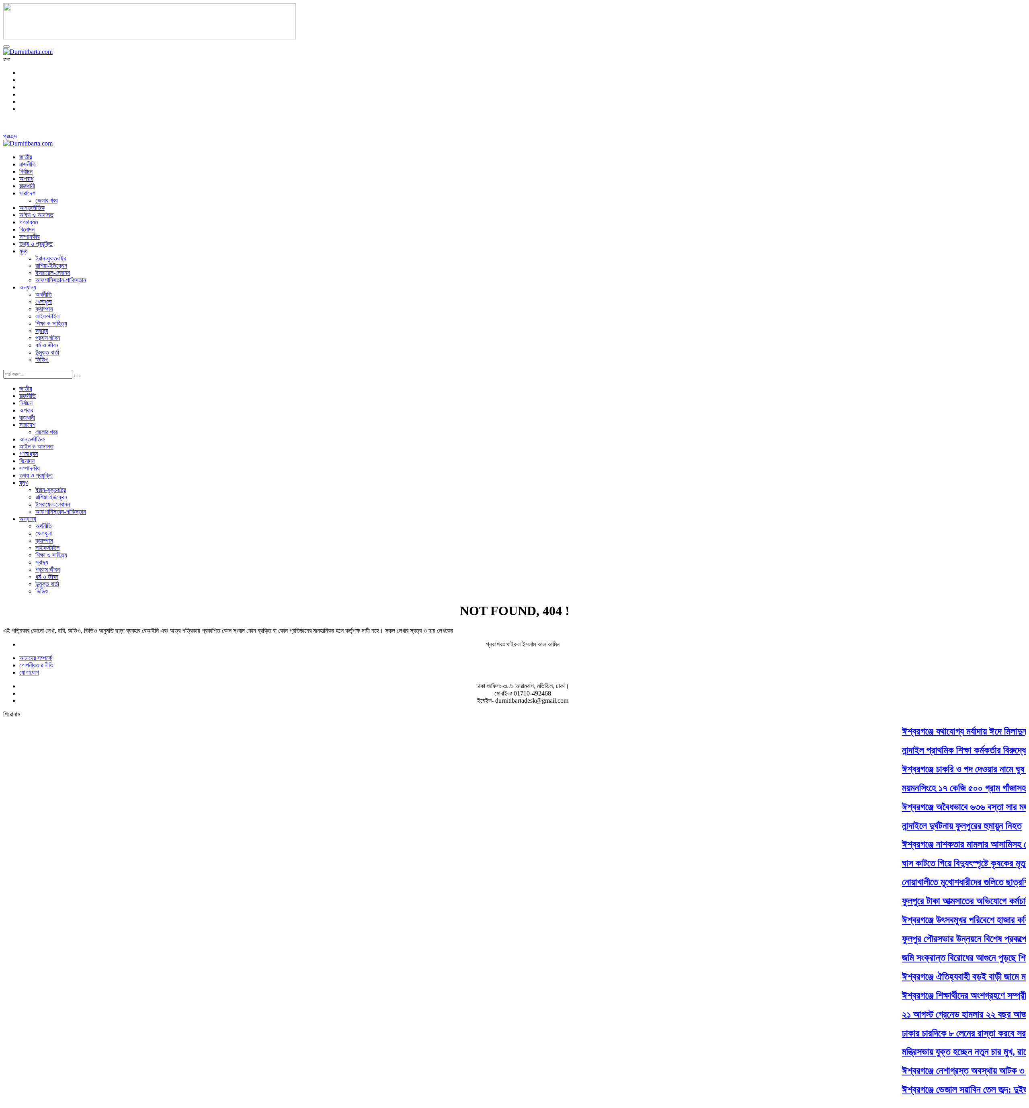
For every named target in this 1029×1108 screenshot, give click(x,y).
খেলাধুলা (43, 301)
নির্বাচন (26, 171)
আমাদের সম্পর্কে (35, 658)
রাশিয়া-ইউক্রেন (51, 265)
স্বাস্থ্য (41, 330)
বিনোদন (27, 229)
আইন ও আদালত (36, 214)
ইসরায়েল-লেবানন (52, 272)
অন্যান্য (27, 287)
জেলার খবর (46, 200)
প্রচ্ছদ (10, 136)
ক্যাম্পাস (44, 309)
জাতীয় (25, 157)
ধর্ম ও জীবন (46, 345)
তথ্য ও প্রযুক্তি (36, 243)
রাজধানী (27, 186)
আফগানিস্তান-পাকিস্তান (60, 280)
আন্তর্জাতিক (32, 207)
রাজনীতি (27, 164)
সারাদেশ (27, 193)
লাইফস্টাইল (47, 316)
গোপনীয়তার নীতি (36, 665)
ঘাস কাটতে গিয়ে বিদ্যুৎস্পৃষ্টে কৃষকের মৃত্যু (952, 863)
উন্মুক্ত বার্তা (47, 352)
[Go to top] (6, 46)
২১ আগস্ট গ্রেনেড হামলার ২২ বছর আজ (951, 1014)
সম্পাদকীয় (29, 236)
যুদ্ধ (23, 251)
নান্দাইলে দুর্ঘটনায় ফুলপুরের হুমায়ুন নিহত (949, 825)
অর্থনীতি (43, 294)
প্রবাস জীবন (47, 337)
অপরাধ (26, 178)
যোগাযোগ (29, 672)
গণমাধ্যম (28, 222)
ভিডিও (42, 359)
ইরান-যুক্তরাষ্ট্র (50, 258)
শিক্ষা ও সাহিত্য (51, 323)
